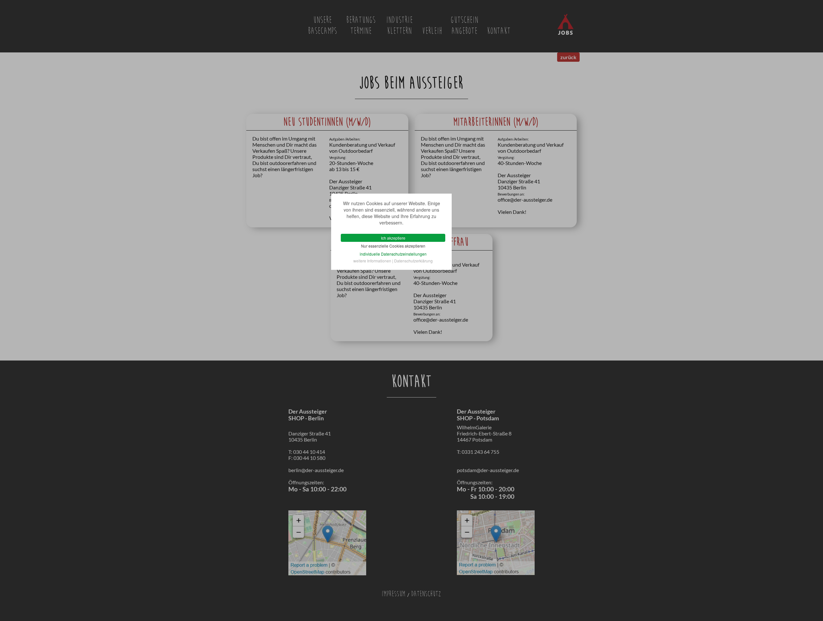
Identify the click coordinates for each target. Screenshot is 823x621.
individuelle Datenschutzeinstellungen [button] (393, 254)
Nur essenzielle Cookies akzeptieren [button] (393, 246)
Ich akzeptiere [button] (393, 238)
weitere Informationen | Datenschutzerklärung (393, 260)
